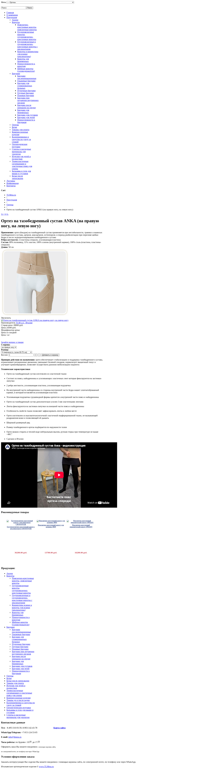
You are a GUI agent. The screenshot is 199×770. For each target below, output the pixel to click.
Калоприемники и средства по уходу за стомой (21, 139)
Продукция (11, 17)
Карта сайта (59, 728)
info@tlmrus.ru (14, 737)
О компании (12, 15)
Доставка (10, 181)
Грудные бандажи (25, 93)
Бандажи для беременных (23, 111)
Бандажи (16, 73)
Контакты (11, 186)
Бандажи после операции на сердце (26, 106)
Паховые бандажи (25, 95)
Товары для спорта (20, 129)
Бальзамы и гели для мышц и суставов (21, 172)
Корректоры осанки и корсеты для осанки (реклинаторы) (22, 607)
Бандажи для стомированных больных (24, 85)
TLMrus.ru (11, 195)
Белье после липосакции (17, 177)
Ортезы (15, 125)
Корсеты (16, 22)
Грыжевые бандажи (26, 81)
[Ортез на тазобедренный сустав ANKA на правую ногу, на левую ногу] (35, 315)
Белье (14, 127)
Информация (12, 183)
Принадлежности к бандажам (26, 121)
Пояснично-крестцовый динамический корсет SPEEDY (81, 526)
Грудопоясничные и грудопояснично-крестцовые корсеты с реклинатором (27, 45)
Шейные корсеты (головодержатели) (26, 69)
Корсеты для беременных (23, 60)
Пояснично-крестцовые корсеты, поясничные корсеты (27, 27)
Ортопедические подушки (19, 145)
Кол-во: (5, 355)
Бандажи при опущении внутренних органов (28, 100)
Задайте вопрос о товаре (12, 342)
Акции (15, 20)
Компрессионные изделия (18, 698)
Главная (10, 12)
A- (7, 214)
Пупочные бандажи (26, 90)
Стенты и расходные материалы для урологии (21, 151)
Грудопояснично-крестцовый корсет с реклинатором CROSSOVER (21, 528)
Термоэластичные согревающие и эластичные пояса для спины (22, 165)
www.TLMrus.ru (46, 766)
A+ (2, 214)
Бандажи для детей (26, 117)
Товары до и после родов (18, 700)
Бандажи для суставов (27, 115)
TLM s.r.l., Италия (24, 323)
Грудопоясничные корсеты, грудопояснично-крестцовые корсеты (26, 36)
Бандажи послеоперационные (26, 77)
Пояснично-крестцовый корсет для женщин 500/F (51, 526)
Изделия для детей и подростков (21, 157)
